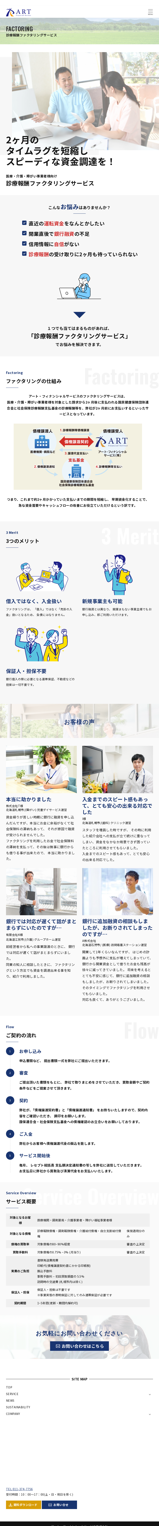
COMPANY (13, 1414)
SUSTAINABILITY (18, 1407)
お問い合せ (60, 1505)
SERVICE (12, 1394)
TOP (9, 1387)
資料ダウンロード (25, 1505)
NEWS (10, 1400)
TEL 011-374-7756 (19, 1489)
